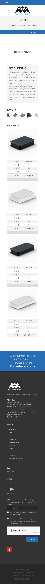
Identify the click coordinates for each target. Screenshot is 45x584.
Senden (32, 539)
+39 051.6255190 (19, 412)
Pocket (29, 25)
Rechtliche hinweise (18, 572)
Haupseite (15, 25)
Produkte (22, 25)
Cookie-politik (27, 575)
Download (12, 452)
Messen (11, 449)
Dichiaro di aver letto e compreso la (23, 513)
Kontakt (12, 455)
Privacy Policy (15, 514)
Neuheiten (12, 439)
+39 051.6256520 (16, 414)
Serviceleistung (14, 442)
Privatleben (16, 575)
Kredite (30, 572)
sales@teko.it (16, 417)
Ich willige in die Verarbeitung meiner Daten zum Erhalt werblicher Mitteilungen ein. (23, 521)
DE (6, 2)
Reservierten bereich (16, 458)
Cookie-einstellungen (22, 578)
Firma (11, 433)
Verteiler (12, 445)
